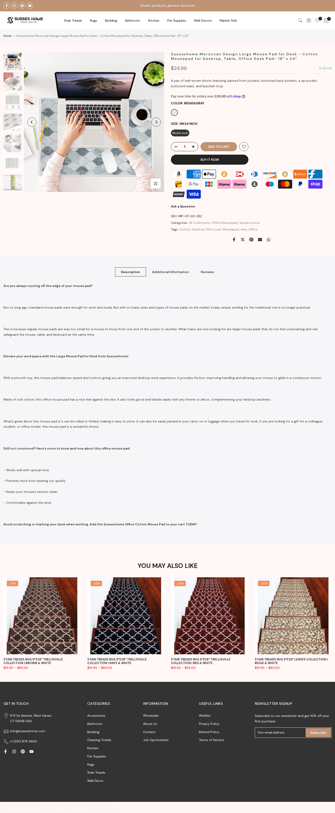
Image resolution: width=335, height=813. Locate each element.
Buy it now (210, 160)
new (244, 229)
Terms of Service (211, 740)
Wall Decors (203, 20)
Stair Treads (73, 20)
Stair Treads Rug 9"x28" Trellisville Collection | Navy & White (117, 661)
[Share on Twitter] (243, 239)
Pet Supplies (176, 20)
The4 (92, 809)
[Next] (156, 122)
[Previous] (31, 122)
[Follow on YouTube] (30, 6)
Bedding (93, 732)
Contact (149, 732)
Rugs (93, 20)
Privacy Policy (209, 724)
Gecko (49, 809)
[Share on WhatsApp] (269, 239)
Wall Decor (95, 781)
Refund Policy (209, 732)
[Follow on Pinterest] (22, 6)
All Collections (199, 223)
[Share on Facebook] (234, 239)
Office (253, 229)
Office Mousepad (225, 223)
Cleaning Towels (99, 740)
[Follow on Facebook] (6, 6)
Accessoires (96, 715)
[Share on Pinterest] (251, 239)
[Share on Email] (260, 239)
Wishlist (205, 715)
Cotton (184, 229)
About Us (150, 724)
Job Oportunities (156, 740)
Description (130, 272)
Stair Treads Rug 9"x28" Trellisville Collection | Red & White (200, 661)
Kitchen (153, 20)
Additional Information (170, 272)
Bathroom (132, 20)
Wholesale (151, 715)
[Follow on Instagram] (14, 6)
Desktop (198, 229)
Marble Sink (228, 20)
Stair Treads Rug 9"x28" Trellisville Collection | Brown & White (33, 661)
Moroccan (214, 229)
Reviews (207, 272)
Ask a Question (183, 206)
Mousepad (231, 229)
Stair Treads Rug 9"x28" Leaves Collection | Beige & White (291, 661)
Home (7, 36)
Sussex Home (249, 223)
